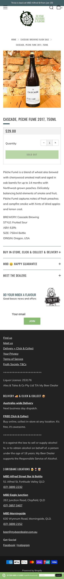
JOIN (32, 321)
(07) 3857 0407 (12, 505)
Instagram (23, 545)
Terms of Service (13, 359)
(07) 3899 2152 (12, 524)
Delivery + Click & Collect (18, 348)
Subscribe (58, 575)
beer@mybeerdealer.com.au (20, 532)
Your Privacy (10, 353)
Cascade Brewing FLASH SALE (35, 39)
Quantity (11, 143)
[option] (32, 79)
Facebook (9, 545)
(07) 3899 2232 (12, 487)
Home (13, 39)
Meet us (8, 343)
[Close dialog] (62, 573)
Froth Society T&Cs (14, 364)
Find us (7, 337)
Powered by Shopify (32, 570)
